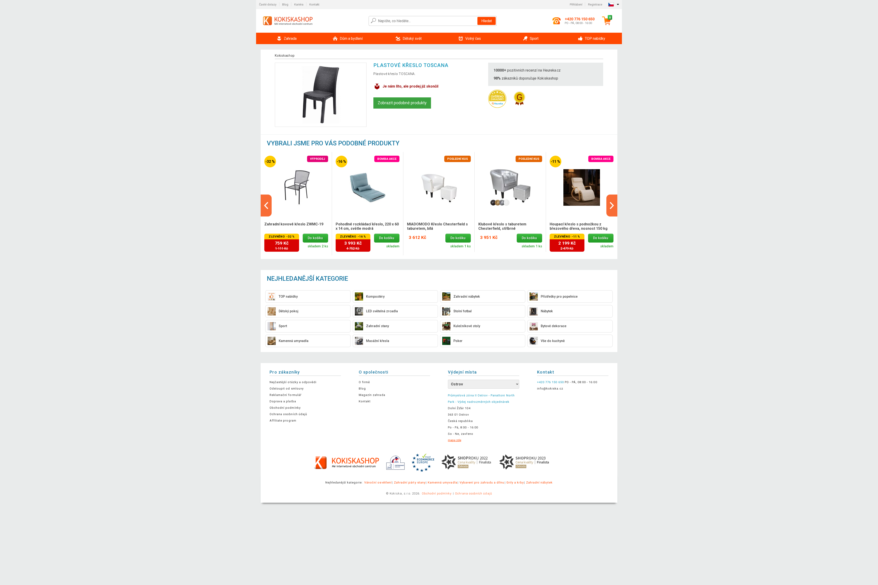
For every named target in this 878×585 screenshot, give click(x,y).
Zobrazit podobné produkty (402, 102)
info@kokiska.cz (550, 388)
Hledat (486, 21)
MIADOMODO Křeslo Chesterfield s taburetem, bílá (437, 226)
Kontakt (314, 4)
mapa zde (454, 440)
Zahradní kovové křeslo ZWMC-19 (293, 224)
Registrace (595, 4)
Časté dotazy (267, 4)
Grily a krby (515, 482)
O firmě (364, 382)
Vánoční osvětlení (378, 482)
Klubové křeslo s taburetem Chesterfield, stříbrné (502, 226)
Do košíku (315, 238)
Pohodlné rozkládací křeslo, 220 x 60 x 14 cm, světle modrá (367, 226)
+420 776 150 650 (550, 382)
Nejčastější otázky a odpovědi (293, 382)
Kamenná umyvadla (442, 482)
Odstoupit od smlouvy (287, 388)
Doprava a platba (283, 401)
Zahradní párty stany (410, 482)
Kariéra (298, 4)
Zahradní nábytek (539, 482)
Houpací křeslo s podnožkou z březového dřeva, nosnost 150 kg (579, 226)
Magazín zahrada (372, 395)
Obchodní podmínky (285, 407)
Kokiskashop (285, 55)
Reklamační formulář (285, 395)
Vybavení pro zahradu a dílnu (482, 482)
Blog (285, 4)
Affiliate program (283, 420)
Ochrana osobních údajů (288, 414)
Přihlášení (576, 4)
